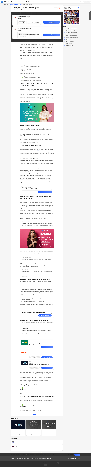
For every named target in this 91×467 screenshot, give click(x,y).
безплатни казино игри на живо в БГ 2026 (32, 150)
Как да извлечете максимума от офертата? (27, 73)
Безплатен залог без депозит (26, 69)
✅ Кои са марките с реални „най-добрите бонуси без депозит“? (31, 80)
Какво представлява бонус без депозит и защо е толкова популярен (31, 63)
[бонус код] (5, 1)
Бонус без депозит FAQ (24, 76)
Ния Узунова (16, 9)
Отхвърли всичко (70, 454)
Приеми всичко (77, 454)
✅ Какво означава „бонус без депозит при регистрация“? (31, 77)
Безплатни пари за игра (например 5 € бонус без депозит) (31, 66)
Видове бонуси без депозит (25, 65)
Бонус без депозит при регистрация (27, 70)
